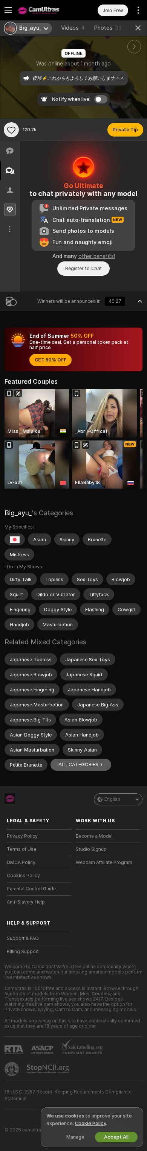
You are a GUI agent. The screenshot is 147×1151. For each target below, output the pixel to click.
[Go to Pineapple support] (12, 1069)
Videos (73, 27)
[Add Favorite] (11, 129)
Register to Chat (83, 268)
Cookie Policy (90, 1123)
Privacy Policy (22, 836)
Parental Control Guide (31, 888)
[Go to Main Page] (45, 10)
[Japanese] (15, 539)
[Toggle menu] (8, 10)
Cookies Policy (23, 875)
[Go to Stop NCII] (48, 1069)
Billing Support (23, 951)
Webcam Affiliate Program (104, 862)
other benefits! (96, 256)
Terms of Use (21, 849)
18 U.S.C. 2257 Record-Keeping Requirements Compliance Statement (68, 1095)
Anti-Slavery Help (26, 902)
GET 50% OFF (50, 360)
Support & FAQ (23, 938)
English (112, 799)
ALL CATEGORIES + (80, 764)
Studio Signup (91, 849)
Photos (108, 27)
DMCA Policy (21, 862)
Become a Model (94, 836)
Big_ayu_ (18, 513)
